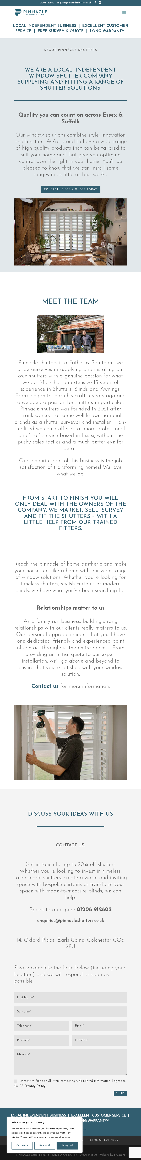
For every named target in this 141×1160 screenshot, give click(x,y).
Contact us (45, 686)
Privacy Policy (34, 1086)
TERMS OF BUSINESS (103, 1140)
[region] (45, 1135)
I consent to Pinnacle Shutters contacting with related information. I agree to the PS (70, 1083)
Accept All (67, 1145)
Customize (22, 1145)
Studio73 (119, 1155)
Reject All (44, 1145)
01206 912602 (47, 3)
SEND (120, 1093)
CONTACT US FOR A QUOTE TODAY (70, 189)
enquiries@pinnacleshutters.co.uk (70, 920)
